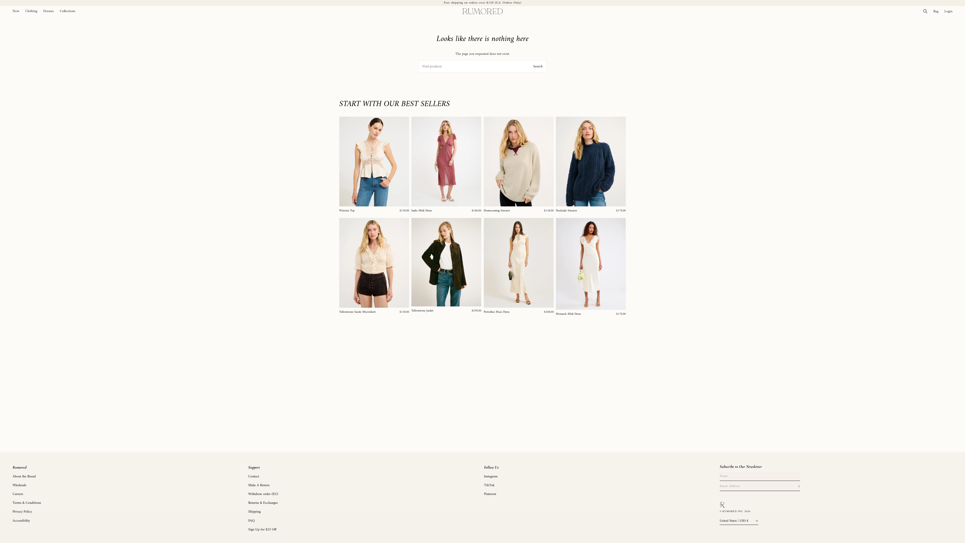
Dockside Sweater (566, 211)
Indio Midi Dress (421, 211)
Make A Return (258, 485)
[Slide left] (344, 161)
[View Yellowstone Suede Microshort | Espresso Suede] (374, 263)
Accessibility (21, 521)
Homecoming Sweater (497, 211)
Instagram (491, 476)
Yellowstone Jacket (422, 311)
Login (949, 11)
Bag (937, 11)
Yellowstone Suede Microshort (357, 312)
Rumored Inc (732, 511)
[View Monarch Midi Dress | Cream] (591, 264)
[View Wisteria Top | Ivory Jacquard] (374, 161)
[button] (31, 11)
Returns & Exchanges (263, 503)
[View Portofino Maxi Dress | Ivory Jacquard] (519, 263)
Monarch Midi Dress (568, 314)
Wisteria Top (347, 211)
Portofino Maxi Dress (496, 312)
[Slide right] (403, 161)
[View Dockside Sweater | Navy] (591, 161)
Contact (253, 476)
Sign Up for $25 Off (262, 529)
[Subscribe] (799, 486)
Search (538, 66)
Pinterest (490, 494)
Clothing (31, 11)
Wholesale (19, 485)
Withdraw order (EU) (263, 494)
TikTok (489, 485)
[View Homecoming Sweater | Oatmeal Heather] (519, 161)
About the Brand (24, 476)
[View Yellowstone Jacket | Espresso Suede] (446, 262)
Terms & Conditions (27, 503)
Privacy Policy (22, 512)
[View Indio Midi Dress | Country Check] (446, 161)
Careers (18, 494)
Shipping (254, 512)
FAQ (251, 521)
